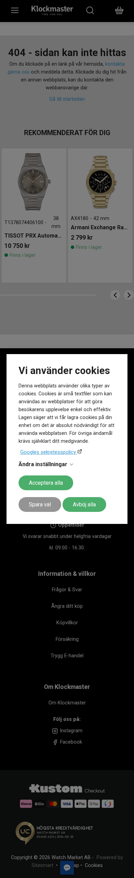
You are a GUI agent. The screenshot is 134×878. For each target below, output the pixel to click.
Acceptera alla (46, 483)
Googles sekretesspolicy (48, 452)
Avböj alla (84, 504)
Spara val (40, 504)
